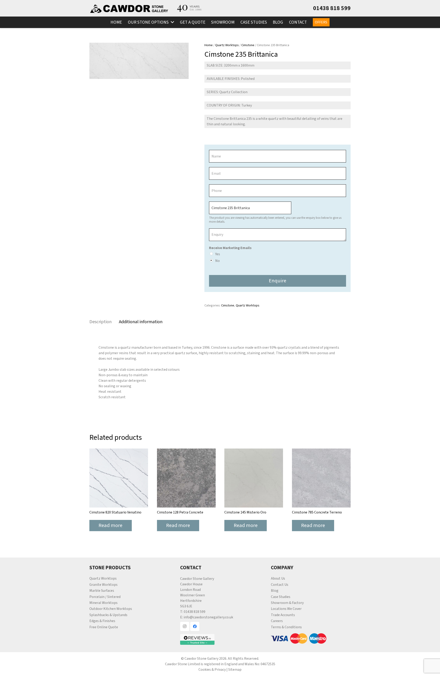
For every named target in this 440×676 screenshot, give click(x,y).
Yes (217, 254)
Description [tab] (100, 322)
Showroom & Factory (287, 602)
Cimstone (247, 45)
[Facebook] (194, 626)
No (217, 260)
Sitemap (235, 669)
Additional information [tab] (140, 322)
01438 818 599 (194, 611)
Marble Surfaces (101, 590)
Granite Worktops (103, 584)
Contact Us (279, 584)
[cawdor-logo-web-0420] (129, 8)
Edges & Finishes (102, 620)
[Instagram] (184, 626)
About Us (278, 578)
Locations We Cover (286, 608)
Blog (274, 590)
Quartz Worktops (227, 45)
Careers (277, 620)
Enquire (277, 280)
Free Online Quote (103, 627)
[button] (171, 22)
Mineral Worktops (103, 602)
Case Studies (280, 596)
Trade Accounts (283, 614)
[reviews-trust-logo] (220, 639)
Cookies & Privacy (212, 669)
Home (208, 45)
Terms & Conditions (286, 627)
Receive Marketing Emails (230, 248)
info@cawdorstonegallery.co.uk (208, 617)
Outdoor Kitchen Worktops (110, 608)
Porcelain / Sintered (105, 596)
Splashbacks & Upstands (108, 614)
